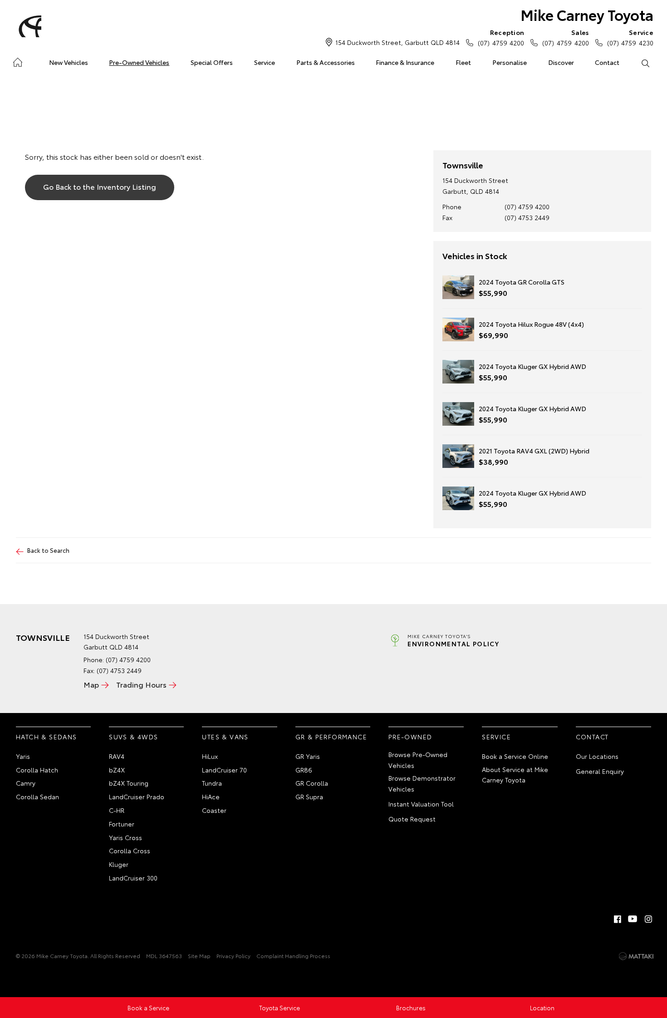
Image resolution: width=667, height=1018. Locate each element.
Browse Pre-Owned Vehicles (417, 760)
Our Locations (597, 756)
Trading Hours (141, 684)
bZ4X (117, 769)
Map (91, 684)
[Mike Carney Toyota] (28, 26)
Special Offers (212, 62)
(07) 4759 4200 (501, 37)
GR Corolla (311, 782)
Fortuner (121, 823)
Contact (607, 62)
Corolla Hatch (37, 769)
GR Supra (309, 796)
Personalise (509, 62)
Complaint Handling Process (293, 955)
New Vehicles (68, 62)
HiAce (211, 796)
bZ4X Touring (128, 782)
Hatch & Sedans (46, 736)
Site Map (199, 955)
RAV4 (116, 756)
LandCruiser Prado (136, 796)
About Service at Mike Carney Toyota (515, 775)
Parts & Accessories (325, 62)
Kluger (118, 864)
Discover (561, 62)
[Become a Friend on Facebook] (618, 919)
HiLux (210, 756)
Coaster (214, 810)
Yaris (23, 756)
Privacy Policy (233, 955)
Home (17, 60)
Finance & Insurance (405, 62)
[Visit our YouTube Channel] (633, 919)
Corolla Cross (129, 850)
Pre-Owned (410, 736)
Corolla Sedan (37, 796)
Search (645, 62)
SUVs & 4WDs (133, 736)
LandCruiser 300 (133, 877)
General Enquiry (600, 771)
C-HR (116, 810)
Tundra (212, 782)
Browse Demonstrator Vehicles (422, 783)
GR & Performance (331, 736)
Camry (25, 782)
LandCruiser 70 (224, 769)
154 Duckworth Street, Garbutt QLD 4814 (397, 42)
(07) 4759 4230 (630, 37)
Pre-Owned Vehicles (139, 62)
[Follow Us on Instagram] (648, 919)
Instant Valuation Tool (421, 803)
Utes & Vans (225, 736)
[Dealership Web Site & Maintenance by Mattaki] (636, 956)
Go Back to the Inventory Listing (99, 186)
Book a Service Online (515, 756)
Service (264, 62)
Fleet (463, 62)
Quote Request (412, 818)
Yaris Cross (125, 837)
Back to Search (48, 550)
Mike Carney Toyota (586, 14)
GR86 (303, 769)
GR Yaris (307, 756)
